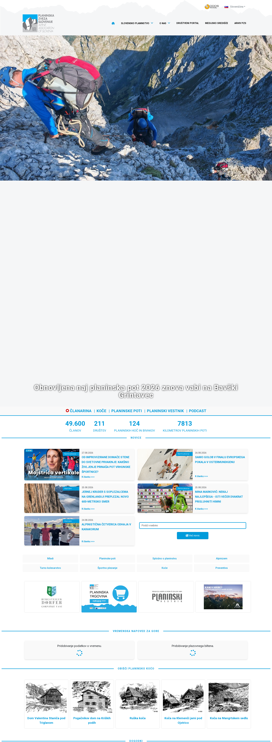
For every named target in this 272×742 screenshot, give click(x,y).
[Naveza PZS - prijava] (211, 7)
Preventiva (221, 567)
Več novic (194, 535)
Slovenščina (236, 6)
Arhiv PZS (240, 23)
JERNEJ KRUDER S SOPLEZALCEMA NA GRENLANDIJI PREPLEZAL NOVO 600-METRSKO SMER (105, 496)
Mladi (50, 558)
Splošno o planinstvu (165, 558)
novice (136, 437)
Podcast (197, 411)
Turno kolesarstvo (50, 567)
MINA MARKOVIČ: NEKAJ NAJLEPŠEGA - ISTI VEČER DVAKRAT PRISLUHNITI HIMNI (219, 496)
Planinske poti (126, 411)
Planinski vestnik (165, 411)
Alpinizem (221, 558)
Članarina (80, 411)
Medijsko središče (216, 23)
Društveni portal (187, 23)
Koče (101, 411)
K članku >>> (88, 477)
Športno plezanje (107, 567)
